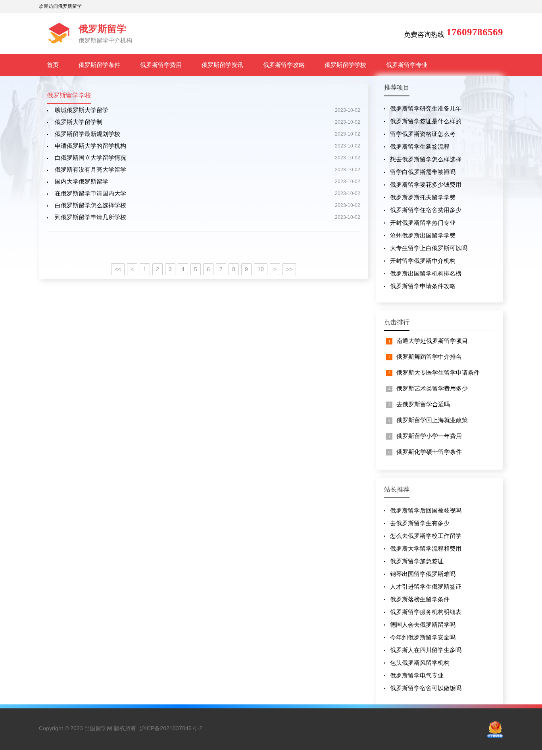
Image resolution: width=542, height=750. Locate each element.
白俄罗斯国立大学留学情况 (90, 157)
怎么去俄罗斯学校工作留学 (425, 535)
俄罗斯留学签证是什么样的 (425, 121)
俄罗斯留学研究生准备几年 (425, 108)
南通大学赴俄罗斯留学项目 (432, 340)
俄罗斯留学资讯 (222, 64)
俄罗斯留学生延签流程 (420, 146)
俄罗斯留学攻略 (284, 64)
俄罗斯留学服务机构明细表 (425, 611)
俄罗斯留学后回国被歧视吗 (425, 510)
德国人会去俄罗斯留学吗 (423, 624)
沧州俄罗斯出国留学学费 (423, 235)
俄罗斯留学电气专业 (417, 675)
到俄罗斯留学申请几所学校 (90, 217)
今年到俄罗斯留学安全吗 (423, 637)
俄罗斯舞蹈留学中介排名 (429, 356)
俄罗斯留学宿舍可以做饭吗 (425, 688)
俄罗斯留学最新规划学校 (87, 133)
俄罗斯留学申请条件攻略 (423, 286)
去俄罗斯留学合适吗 (423, 404)
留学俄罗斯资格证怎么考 (423, 133)
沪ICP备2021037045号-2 (171, 728)
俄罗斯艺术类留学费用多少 (432, 388)
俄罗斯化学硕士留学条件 (429, 451)
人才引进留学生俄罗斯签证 (425, 586)
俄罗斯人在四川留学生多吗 (425, 650)
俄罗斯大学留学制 (78, 122)
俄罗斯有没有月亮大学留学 (90, 169)
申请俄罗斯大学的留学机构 (90, 145)
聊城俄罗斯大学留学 (81, 110)
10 (261, 269)
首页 (53, 64)
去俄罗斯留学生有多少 (420, 523)
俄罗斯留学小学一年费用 (429, 435)
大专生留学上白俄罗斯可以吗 (428, 248)
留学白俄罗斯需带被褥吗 (423, 171)
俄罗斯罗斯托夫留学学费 (423, 197)
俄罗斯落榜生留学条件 (420, 599)
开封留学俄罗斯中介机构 (423, 260)
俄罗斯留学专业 (407, 64)
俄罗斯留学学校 (345, 64)
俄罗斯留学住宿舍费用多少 (425, 210)
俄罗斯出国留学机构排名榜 (425, 273)
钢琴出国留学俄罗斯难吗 (423, 573)
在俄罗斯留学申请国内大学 (90, 193)
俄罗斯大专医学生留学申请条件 (438, 372)
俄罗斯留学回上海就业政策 (432, 420)
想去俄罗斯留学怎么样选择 (425, 159)
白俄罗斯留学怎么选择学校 (90, 205)
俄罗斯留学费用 (161, 64)
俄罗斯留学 (70, 6)
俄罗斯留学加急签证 (417, 561)
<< (118, 269)
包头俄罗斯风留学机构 (420, 662)
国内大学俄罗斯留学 (81, 181)
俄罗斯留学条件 (99, 64)
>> (289, 269)
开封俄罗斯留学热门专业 (423, 222)
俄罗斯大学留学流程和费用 (425, 548)
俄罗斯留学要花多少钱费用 (425, 184)
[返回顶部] (525, 666)
